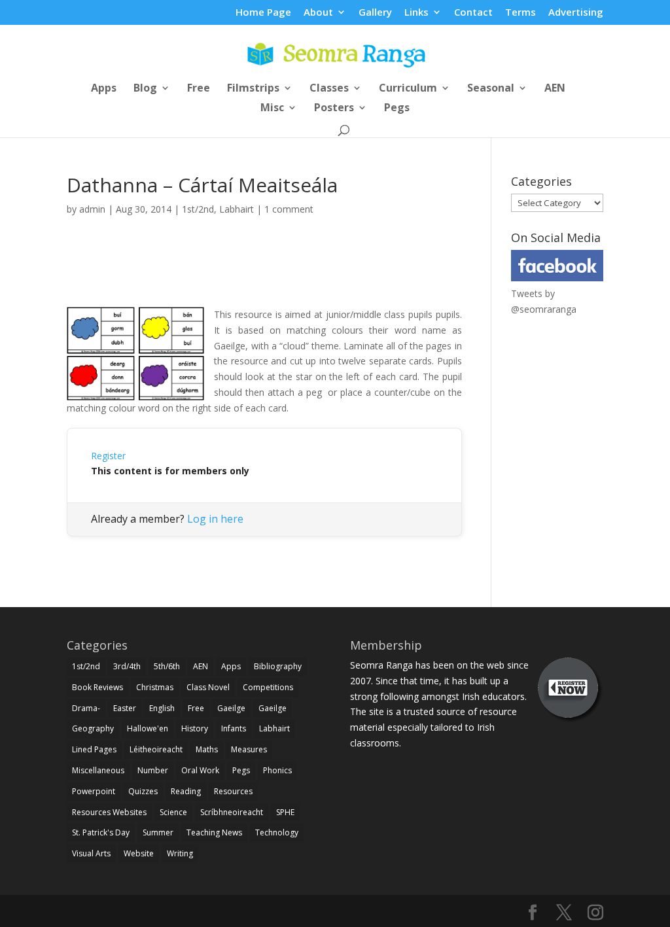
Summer (158, 832)
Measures (249, 749)
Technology (276, 832)
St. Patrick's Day (101, 832)
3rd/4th (127, 666)
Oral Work (200, 770)
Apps (103, 89)
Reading (186, 791)
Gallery (375, 12)
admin (92, 209)
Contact (473, 12)
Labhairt (236, 209)
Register (108, 455)
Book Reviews (97, 687)
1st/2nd (198, 209)
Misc (272, 108)
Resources (233, 791)
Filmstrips (253, 89)
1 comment (288, 209)
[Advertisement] (264, 276)
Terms (520, 12)
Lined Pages (94, 749)
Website (139, 853)
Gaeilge (231, 708)
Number (152, 770)
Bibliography (278, 666)
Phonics (277, 770)
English (162, 708)
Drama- (86, 708)
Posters (334, 108)
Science (173, 812)
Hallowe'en (147, 728)
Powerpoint (93, 791)
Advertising (575, 12)
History (194, 728)
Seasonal (490, 89)
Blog (145, 89)
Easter (124, 708)
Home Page (263, 12)
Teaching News (214, 832)
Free (198, 89)
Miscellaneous (98, 770)
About (318, 12)
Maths (207, 749)
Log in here (215, 519)
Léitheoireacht (156, 749)
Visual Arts (91, 853)
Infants (233, 728)
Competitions (268, 687)
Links (416, 12)
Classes (329, 89)
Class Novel (208, 687)
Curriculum (408, 89)
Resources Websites (109, 812)
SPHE (285, 812)
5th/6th (167, 666)
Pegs (397, 108)
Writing (180, 853)
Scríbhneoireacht (231, 812)
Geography (93, 728)
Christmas (154, 687)
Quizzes (143, 791)
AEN (554, 89)
